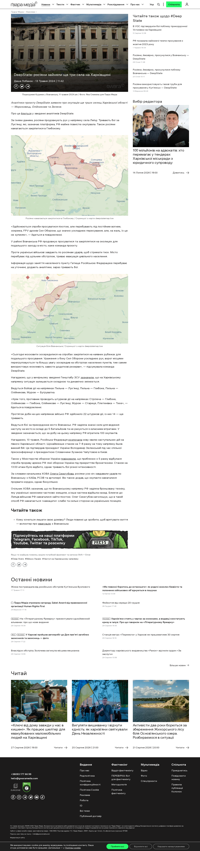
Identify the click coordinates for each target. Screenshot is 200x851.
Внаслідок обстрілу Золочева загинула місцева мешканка (45, 650)
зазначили (87, 377)
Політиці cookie (73, 848)
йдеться (26, 113)
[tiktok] (42, 797)
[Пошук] (158, 4)
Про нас (135, 4)
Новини (45, 4)
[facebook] (13, 797)
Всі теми (85, 811)
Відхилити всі (141, 846)
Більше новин (178, 665)
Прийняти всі (117, 846)
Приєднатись (179, 770)
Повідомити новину (178, 777)
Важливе (30, 12)
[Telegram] (28, 86)
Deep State (18, 559)
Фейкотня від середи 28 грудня (121, 603)
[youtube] (36, 797)
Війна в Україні (33, 559)
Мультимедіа (93, 4)
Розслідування (115, 4)
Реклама (85, 795)
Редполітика (87, 776)
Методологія (119, 784)
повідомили (68, 458)
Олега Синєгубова (62, 473)
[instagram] (19, 797)
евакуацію (44, 523)
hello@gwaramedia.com (24, 778)
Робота (84, 800)
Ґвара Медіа (17, 12)
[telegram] (25, 797)
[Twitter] (22, 86)
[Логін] (187, 4)
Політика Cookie (89, 790)
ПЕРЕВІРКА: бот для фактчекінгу (120, 777)
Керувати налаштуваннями (171, 846)
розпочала (75, 439)
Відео (144, 770)
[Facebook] (16, 86)
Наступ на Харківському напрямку (61, 559)
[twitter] (31, 797)
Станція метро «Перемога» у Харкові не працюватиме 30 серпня (140, 634)
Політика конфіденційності (90, 783)
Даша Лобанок (24, 81)
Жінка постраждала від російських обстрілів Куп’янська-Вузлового (50, 587)
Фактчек (75, 4)
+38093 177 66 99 (21, 774)
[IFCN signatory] (27, 787)
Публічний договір (90, 816)
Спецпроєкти (149, 781)
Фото (144, 776)
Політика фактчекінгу (118, 791)
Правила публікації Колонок (177, 788)
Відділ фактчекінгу (122, 770)
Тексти (60, 4)
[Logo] (24, 4)
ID (81, 805)
